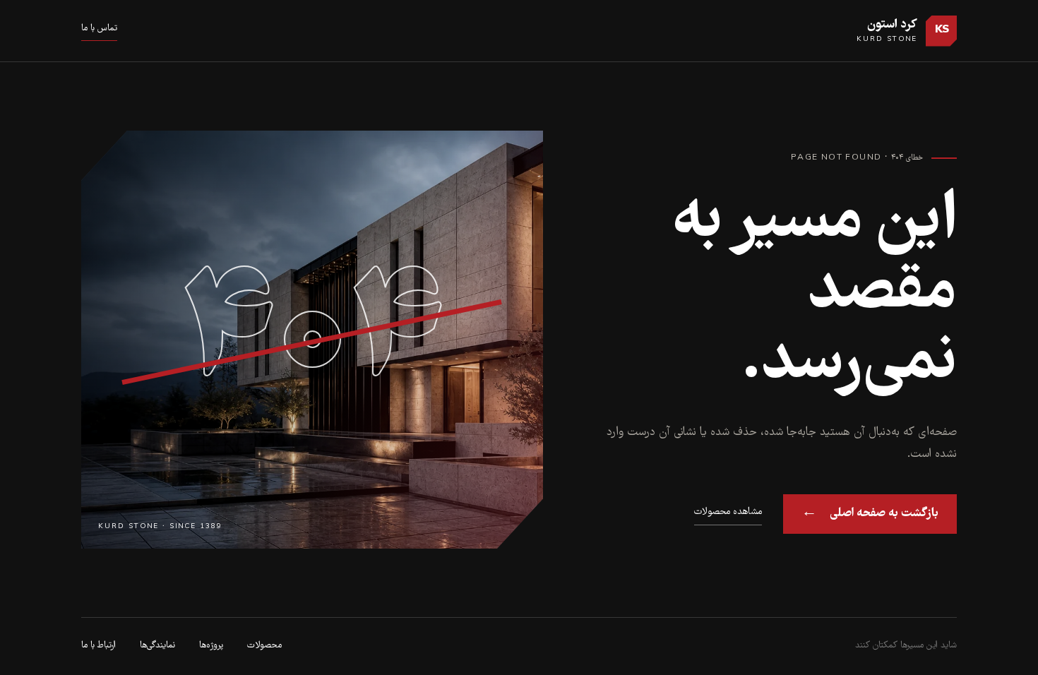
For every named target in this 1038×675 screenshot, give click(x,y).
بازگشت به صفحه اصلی (869, 513)
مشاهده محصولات (728, 512)
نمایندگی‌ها (157, 645)
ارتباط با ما (98, 645)
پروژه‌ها (211, 645)
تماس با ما (99, 28)
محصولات (264, 645)
